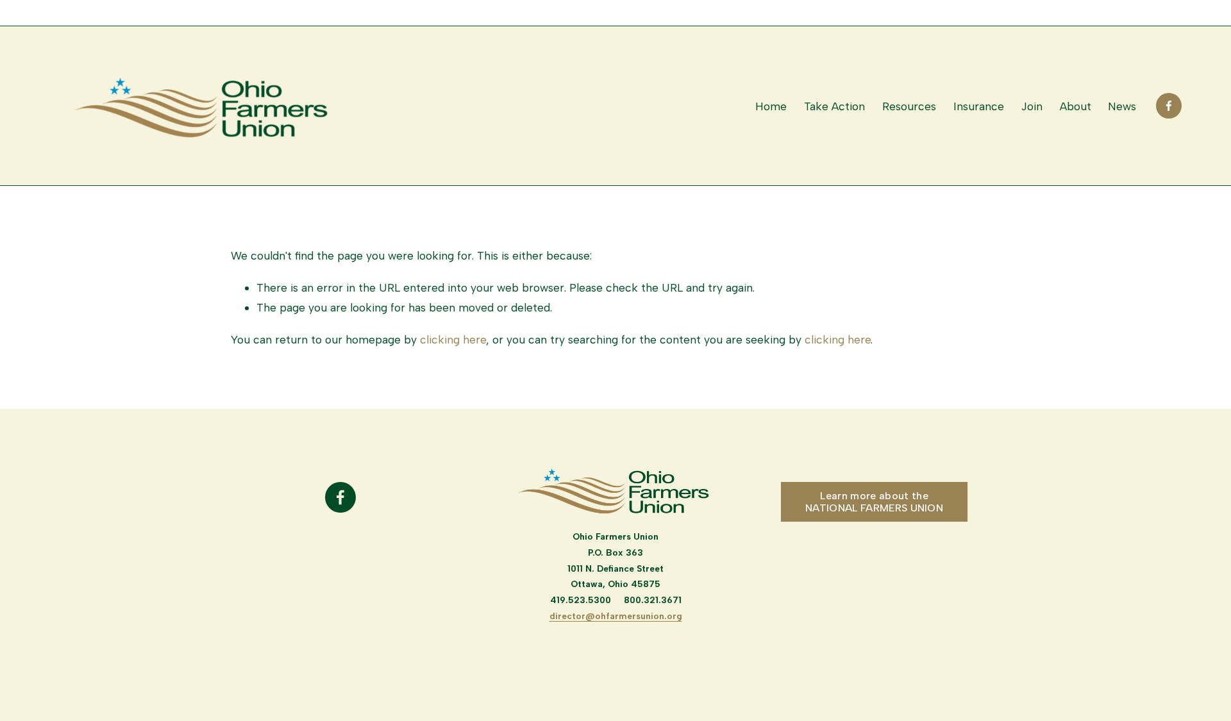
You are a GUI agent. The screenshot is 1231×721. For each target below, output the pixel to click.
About (1075, 106)
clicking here (453, 339)
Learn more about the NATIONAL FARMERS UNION (874, 502)
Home (771, 106)
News (1122, 106)
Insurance (978, 106)
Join (1032, 106)
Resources (909, 106)
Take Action (834, 106)
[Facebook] (1169, 106)
